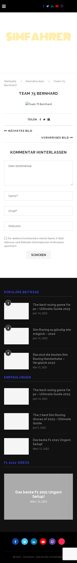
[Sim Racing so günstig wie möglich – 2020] (16, 336)
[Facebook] (43, 6)
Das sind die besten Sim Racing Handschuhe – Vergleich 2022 (50, 358)
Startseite (10, 81)
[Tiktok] (67, 6)
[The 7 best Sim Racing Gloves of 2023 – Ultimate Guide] (16, 421)
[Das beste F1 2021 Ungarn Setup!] (16, 446)
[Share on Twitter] (44, 119)
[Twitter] (47, 6)
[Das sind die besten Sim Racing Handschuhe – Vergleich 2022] (16, 361)
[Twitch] (62, 6)
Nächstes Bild (20, 130)
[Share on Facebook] (40, 119)
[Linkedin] (52, 6)
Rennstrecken (35, 81)
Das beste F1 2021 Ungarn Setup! (52, 442)
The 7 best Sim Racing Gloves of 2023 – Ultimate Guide (52, 419)
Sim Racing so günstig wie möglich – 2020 (52, 331)
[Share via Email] (48, 119)
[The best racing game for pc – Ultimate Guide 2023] (16, 311)
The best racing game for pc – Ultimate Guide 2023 (52, 307)
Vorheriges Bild (55, 137)
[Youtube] (57, 6)
